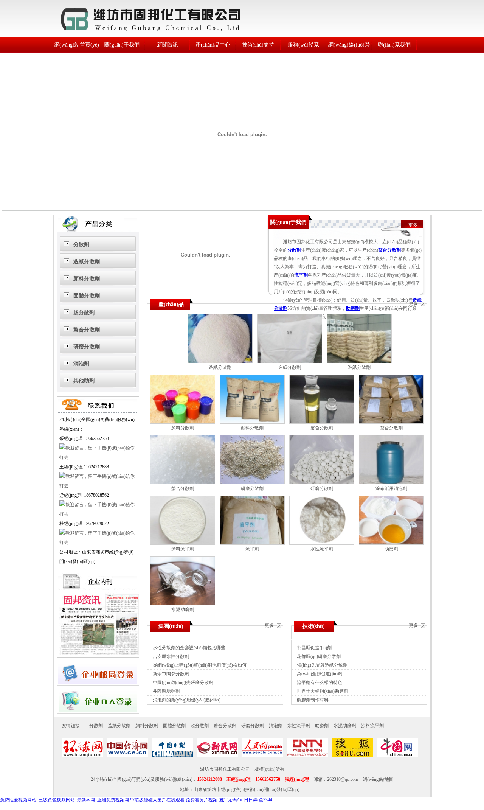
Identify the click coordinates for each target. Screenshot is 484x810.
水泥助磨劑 (182, 609)
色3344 (265, 799)
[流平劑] (252, 543)
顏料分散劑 (86, 278)
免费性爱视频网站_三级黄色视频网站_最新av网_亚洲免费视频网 (64, 799)
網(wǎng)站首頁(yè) (76, 45)
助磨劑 (353, 308)
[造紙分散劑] (220, 361)
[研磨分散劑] (252, 482)
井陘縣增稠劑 (166, 691)
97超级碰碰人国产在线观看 (157, 799)
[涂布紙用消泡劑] (391, 482)
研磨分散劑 (86, 347)
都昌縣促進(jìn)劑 (314, 647)
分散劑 (81, 244)
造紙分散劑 (86, 261)
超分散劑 (84, 313)
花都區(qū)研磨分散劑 (319, 656)
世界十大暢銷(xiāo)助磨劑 (322, 691)
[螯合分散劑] (321, 422)
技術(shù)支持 (258, 45)
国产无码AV (231, 799)
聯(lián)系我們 (394, 45)
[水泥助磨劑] (182, 603)
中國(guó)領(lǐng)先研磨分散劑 (183, 682)
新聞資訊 (167, 45)
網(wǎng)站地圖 (378, 779)
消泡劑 (81, 364)
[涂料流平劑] (182, 543)
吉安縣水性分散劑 (171, 656)
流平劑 (301, 275)
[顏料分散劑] (182, 422)
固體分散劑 (86, 296)
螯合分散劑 (86, 330)
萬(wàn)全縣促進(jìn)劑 (319, 673)
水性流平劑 (321, 549)
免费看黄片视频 (201, 799)
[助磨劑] (391, 543)
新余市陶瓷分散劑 (171, 673)
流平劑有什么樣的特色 (319, 682)
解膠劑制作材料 (313, 700)
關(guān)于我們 (122, 45)
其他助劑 (84, 381)
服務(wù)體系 (303, 45)
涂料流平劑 (182, 549)
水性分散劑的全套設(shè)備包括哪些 (189, 647)
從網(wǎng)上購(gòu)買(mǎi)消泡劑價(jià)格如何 (200, 665)
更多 (412, 225)
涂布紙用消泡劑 (391, 488)
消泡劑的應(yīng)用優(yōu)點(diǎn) (186, 700)
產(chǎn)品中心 (212, 45)
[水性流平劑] (321, 543)
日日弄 (251, 799)
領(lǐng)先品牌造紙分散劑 (322, 665)
